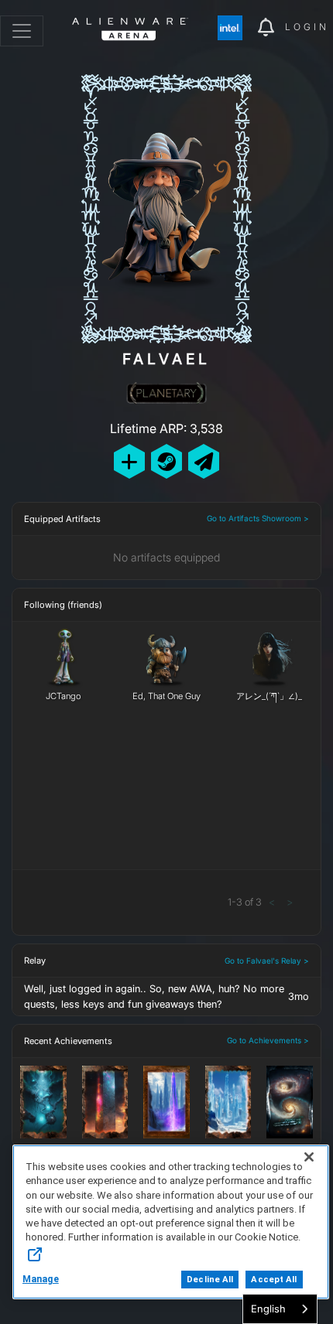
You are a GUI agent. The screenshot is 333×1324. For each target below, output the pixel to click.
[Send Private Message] (203, 461)
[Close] (309, 1157)
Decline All (210, 1280)
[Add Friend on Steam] (166, 461)
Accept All (274, 1280)
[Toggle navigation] (21, 30)
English (268, 1308)
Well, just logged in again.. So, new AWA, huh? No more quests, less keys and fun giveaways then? (154, 996)
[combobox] (280, 1309)
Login (307, 26)
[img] (238, 27)
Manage (40, 1279)
